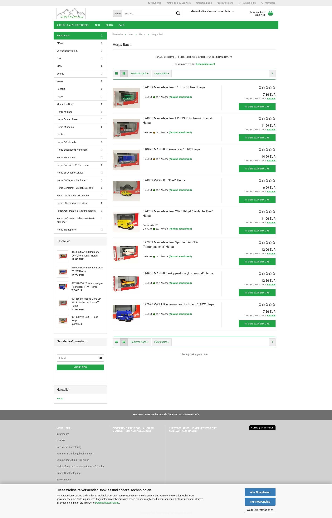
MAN (59, 66)
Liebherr (61, 134)
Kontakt (60, 440)
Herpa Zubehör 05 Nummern (72, 149)
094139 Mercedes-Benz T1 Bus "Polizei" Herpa (174, 87)
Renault (61, 88)
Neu (97, 25)
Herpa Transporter (66, 229)
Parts (109, 25)
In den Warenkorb (257, 106)
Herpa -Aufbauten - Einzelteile (73, 195)
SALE (121, 25)
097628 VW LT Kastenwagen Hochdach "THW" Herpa (179, 304)
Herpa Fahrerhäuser (67, 119)
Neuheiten (156, 3)
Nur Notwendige (260, 501)
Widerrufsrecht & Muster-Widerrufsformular (80, 466)
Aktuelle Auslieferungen (73, 25)
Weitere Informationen (260, 509)
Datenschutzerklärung (107, 502)
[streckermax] (81, 13)
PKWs (60, 43)
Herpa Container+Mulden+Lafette (75, 187)
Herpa (60, 398)
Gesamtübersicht (205, 64)
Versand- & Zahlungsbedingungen (74, 453)
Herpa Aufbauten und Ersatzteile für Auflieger (76, 220)
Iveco (60, 96)
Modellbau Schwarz (180, 3)
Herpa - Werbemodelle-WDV (72, 203)
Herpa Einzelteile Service (70, 172)
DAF (59, 58)
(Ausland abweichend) (180, 97)
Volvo (60, 81)
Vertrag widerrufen (262, 427)
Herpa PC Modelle (66, 142)
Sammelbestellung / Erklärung (72, 459)
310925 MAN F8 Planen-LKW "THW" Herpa (171, 149)
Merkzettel (270, 3)
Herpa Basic (205, 3)
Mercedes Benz (65, 104)
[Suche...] (178, 13)
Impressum (62, 434)
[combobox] (139, 73)
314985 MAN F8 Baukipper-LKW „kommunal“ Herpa (178, 273)
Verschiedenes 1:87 (67, 50)
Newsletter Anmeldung (68, 447)
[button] (225, 3)
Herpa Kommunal (66, 157)
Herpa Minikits (64, 111)
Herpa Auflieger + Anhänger (71, 180)
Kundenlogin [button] (248, 3)
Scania (60, 73)
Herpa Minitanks (66, 127)
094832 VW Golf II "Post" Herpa (164, 180)
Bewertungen (63, 479)
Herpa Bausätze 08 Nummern (73, 165)
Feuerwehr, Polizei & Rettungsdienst (76, 210)
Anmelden (80, 367)
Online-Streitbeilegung (68, 473)
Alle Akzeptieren (260, 492)
